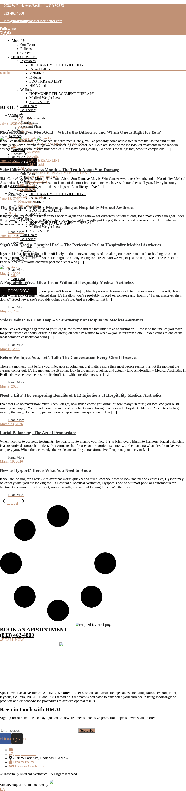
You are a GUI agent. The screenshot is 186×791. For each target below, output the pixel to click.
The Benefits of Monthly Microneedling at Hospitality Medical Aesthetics (67, 207)
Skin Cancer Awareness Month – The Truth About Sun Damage (59, 169)
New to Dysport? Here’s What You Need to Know (46, 470)
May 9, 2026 (9, 386)
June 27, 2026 (10, 161)
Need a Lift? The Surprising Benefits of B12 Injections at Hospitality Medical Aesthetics (81, 395)
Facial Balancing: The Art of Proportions (38, 432)
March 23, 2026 (11, 424)
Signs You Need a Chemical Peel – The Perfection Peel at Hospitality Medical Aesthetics (80, 244)
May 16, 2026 (10, 349)
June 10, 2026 (10, 236)
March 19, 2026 (11, 461)
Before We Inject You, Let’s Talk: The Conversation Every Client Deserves (68, 357)
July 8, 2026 (9, 123)
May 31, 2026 (10, 274)
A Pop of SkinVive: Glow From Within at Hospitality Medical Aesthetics (67, 282)
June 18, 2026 (10, 198)
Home (4, 116)
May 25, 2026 (10, 311)
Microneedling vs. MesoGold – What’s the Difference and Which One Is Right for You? (80, 132)
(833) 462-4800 (17, 635)
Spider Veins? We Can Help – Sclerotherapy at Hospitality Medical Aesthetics (71, 320)
